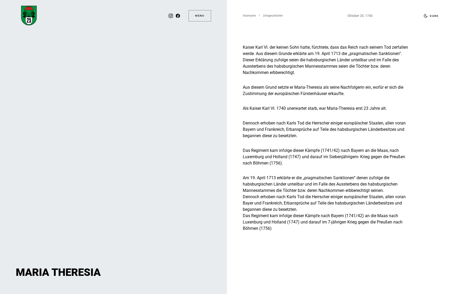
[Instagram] (171, 16)
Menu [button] (199, 15)
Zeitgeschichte (273, 15)
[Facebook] (178, 16)
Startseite (249, 15)
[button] (429, 16)
